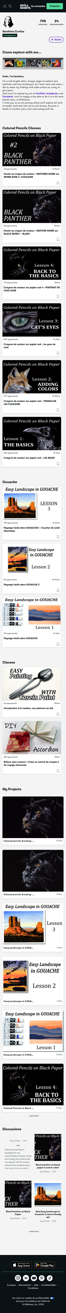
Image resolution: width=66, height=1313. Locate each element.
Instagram (52, 93)
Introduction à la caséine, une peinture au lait (28, 708)
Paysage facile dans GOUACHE (20, 638)
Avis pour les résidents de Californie (33, 1301)
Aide (36, 1285)
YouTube (40, 93)
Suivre (57, 39)
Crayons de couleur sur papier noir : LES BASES (29, 457)
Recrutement (25, 1285)
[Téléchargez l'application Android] (44, 1265)
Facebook (7, 96)
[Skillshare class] (31, 149)
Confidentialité (48, 1285)
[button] (5, 6)
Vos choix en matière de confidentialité (30, 1298)
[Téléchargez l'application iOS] (21, 1265)
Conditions (33, 1288)
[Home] (25, 6)
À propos (11, 1285)
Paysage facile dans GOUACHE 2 (21, 584)
